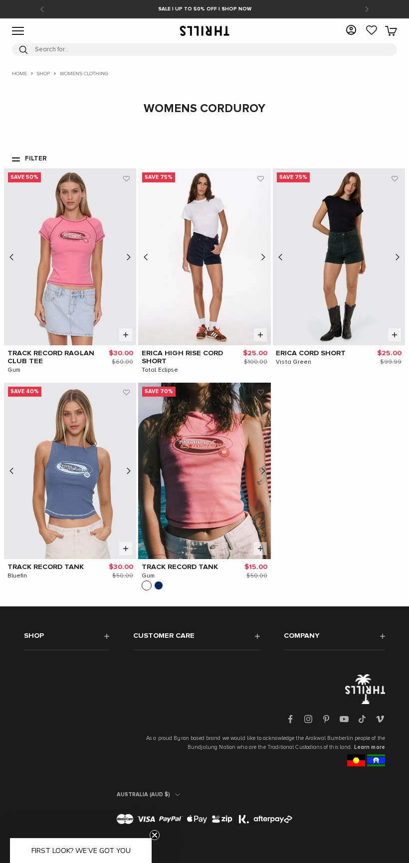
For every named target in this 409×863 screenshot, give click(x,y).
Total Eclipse (160, 370)
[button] (126, 178)
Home (19, 73)
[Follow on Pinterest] (326, 719)
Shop (43, 73)
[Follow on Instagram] (308, 719)
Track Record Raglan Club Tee (50, 357)
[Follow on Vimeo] (380, 719)
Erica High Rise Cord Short (182, 357)
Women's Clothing (84, 73)
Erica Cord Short (311, 353)
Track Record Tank (45, 567)
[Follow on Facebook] (290, 719)
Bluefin (17, 576)
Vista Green (293, 362)
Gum (13, 370)
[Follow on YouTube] (344, 719)
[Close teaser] (155, 835)
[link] (371, 30)
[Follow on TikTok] (362, 719)
